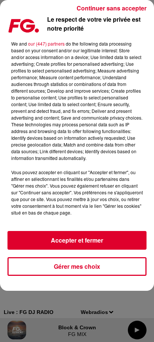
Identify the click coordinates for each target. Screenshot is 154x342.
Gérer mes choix (77, 266)
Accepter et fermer (77, 240)
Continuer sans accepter (112, 8)
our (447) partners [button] (46, 43)
